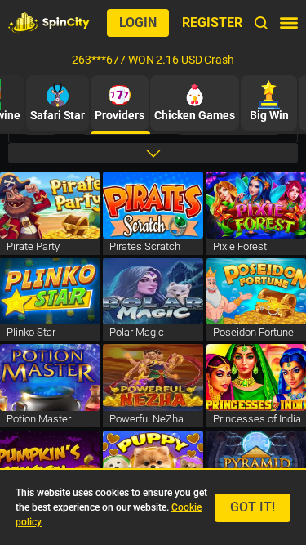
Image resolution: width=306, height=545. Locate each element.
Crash (219, 59)
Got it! (252, 507)
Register (212, 22)
